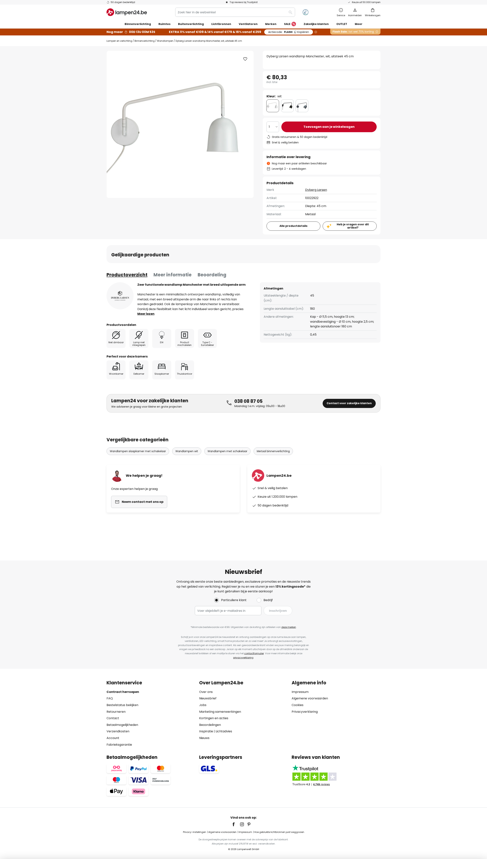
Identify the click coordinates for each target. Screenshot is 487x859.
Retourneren (116, 711)
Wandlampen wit (186, 451)
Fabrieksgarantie (119, 744)
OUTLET (341, 24)
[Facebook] (236, 824)
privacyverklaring (243, 657)
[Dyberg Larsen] (120, 295)
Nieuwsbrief (207, 698)
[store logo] (127, 12)
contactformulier (254, 653)
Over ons (206, 692)
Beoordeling (212, 275)
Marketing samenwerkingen (220, 711)
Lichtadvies (224, 731)
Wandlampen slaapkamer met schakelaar (138, 451)
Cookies (297, 705)
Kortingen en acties (213, 718)
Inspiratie (206, 731)
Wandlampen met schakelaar (227, 451)
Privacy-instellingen (194, 832)
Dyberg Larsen (316, 190)
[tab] (127, 274)
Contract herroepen (123, 692)
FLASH (288, 32)
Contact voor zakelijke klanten (349, 403)
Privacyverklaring (305, 711)
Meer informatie (173, 275)
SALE (287, 24)
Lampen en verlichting (119, 40)
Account (113, 738)
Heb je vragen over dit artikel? (353, 226)
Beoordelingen (210, 725)
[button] (245, 59)
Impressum (300, 692)
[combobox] (235, 12)
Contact (113, 718)
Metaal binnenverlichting (273, 451)
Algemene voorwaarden (310, 698)
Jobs (202, 705)
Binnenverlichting (144, 40)
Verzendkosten (118, 731)
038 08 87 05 (248, 401)
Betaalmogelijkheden (122, 725)
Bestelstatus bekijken (122, 705)
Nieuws (204, 738)
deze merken (288, 627)
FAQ (110, 698)
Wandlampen (165, 40)
